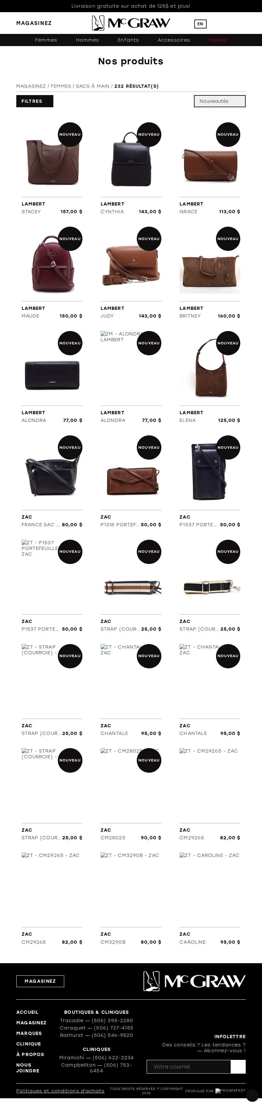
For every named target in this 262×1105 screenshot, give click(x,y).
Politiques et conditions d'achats (60, 1091)
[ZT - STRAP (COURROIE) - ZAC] (131, 585)
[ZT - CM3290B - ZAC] (131, 898)
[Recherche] (185, 23)
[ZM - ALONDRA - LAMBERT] (52, 377)
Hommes (87, 40)
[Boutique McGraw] (131, 23)
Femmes (46, 40)
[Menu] (243, 23)
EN (200, 24)
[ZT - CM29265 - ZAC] (210, 794)
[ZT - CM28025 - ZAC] (131, 794)
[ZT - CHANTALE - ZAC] (131, 690)
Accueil (27, 1012)
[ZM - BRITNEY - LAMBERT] (210, 272)
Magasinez (31, 86)
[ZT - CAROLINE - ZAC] (210, 898)
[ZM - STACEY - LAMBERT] (52, 168)
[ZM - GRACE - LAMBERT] (210, 168)
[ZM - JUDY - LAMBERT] (131, 272)
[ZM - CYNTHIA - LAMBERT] (131, 168)
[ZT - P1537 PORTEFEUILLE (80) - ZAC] (52, 585)
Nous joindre (27, 1068)
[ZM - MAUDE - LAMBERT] (52, 272)
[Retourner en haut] (252, 1095)
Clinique (28, 1044)
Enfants (128, 40)
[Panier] (229, 23)
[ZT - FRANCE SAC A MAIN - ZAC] (52, 481)
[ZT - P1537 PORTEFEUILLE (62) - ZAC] (210, 481)
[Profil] (216, 23)
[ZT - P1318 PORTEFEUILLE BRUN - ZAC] (131, 481)
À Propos (30, 1054)
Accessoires (174, 40)
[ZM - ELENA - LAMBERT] (210, 377)
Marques (29, 1033)
